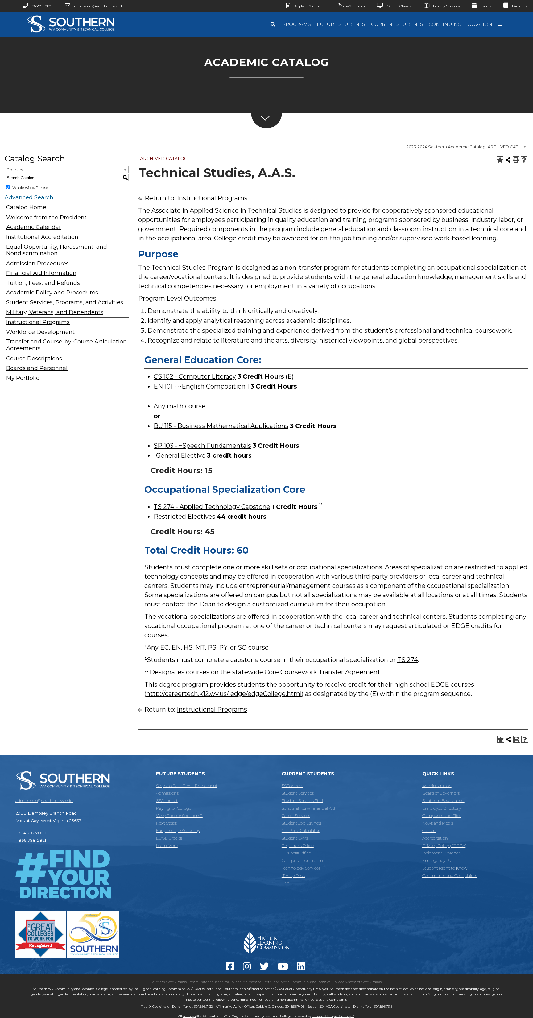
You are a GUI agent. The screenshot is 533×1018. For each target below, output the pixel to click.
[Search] (273, 24)
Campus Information (302, 860)
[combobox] (466, 146)
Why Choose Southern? (179, 815)
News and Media (437, 823)
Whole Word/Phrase (30, 187)
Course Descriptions (34, 358)
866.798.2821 (42, 6)
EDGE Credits (169, 838)
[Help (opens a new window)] (524, 159)
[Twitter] (265, 968)
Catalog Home (26, 207)
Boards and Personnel (37, 368)
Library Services (446, 6)
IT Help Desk (293, 875)
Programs (296, 24)
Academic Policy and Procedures (52, 292)
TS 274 (407, 659)
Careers (429, 830)
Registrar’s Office (298, 845)
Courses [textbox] (14, 169)
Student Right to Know (444, 868)
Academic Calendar (33, 227)
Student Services (298, 793)
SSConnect (167, 800)
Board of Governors (441, 793)
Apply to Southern (309, 6)
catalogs (189, 1016)
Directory (520, 6)
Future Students (341, 24)
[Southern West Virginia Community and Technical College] (71, 34)
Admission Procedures (37, 263)
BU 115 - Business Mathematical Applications (221, 426)
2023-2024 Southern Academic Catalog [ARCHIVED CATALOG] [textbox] (467, 146)
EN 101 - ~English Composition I (201, 386)
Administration (437, 785)
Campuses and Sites (441, 815)
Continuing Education (460, 24)
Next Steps (166, 823)
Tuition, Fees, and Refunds (43, 283)
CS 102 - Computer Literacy (195, 376)
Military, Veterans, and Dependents (54, 312)
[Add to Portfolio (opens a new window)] (500, 159)
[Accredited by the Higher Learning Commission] (267, 955)
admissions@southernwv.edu (99, 6)
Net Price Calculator (301, 830)
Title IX (288, 882)
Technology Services (301, 868)
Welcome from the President (46, 217)
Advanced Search (29, 197)
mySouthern (354, 6)
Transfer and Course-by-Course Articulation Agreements (66, 345)
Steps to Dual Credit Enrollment (186, 785)
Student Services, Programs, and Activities (64, 302)
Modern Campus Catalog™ (333, 1016)
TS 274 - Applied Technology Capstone (212, 506)
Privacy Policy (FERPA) (444, 845)
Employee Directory (441, 808)
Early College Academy (178, 830)
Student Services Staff (302, 800)
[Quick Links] (500, 24)
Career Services (296, 815)
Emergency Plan (438, 860)
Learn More (167, 845)
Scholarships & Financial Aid (308, 808)
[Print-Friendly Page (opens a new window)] (516, 159)
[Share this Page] (508, 159)
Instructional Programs (38, 322)
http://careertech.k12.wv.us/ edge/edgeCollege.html (224, 693)
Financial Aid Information (41, 273)
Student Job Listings (301, 823)
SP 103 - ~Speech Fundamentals (202, 445)
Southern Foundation (443, 800)
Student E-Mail (296, 838)
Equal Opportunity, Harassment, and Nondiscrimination (56, 250)
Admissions (167, 793)
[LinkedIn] (302, 968)
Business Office (296, 852)
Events (485, 6)
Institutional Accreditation (42, 237)
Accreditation (435, 838)
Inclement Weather (441, 852)
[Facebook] (231, 968)
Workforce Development (40, 332)
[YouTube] (284, 968)
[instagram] (248, 968)
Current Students (397, 24)
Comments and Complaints (449, 875)
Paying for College (173, 808)
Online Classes (399, 6)
